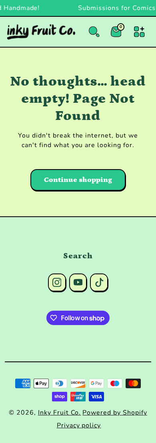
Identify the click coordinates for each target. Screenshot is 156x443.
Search (78, 255)
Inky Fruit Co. (59, 412)
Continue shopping (78, 180)
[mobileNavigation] (139, 31)
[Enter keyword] (94, 31)
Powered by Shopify (114, 412)
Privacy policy (79, 425)
